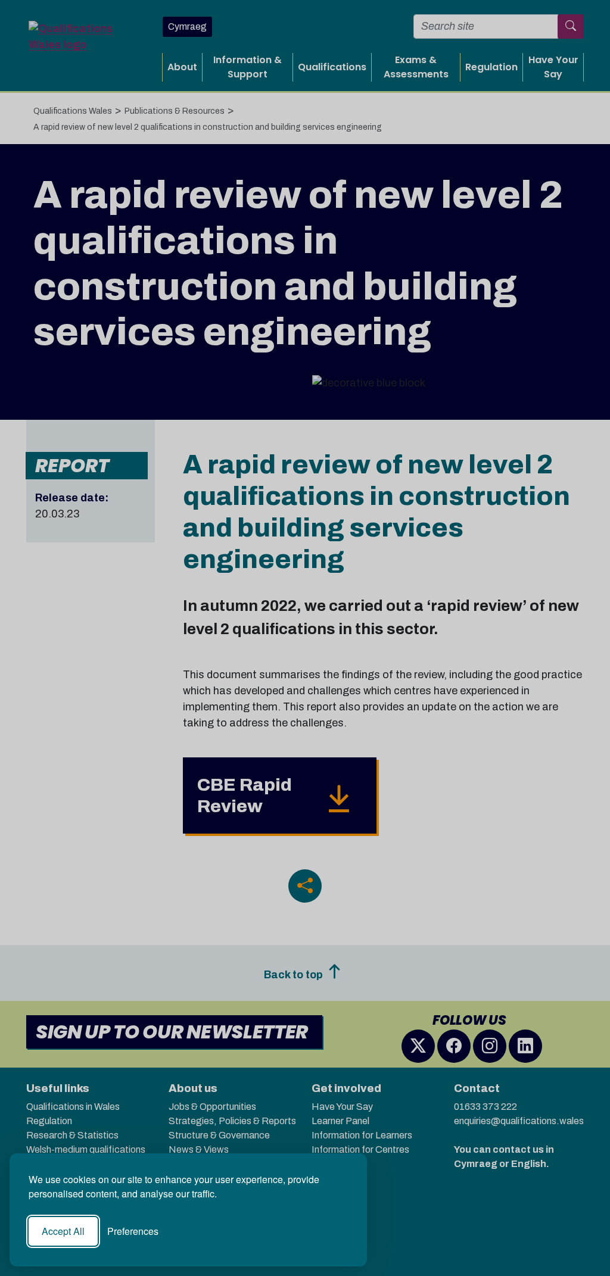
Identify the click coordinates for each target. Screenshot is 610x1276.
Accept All (63, 1231)
